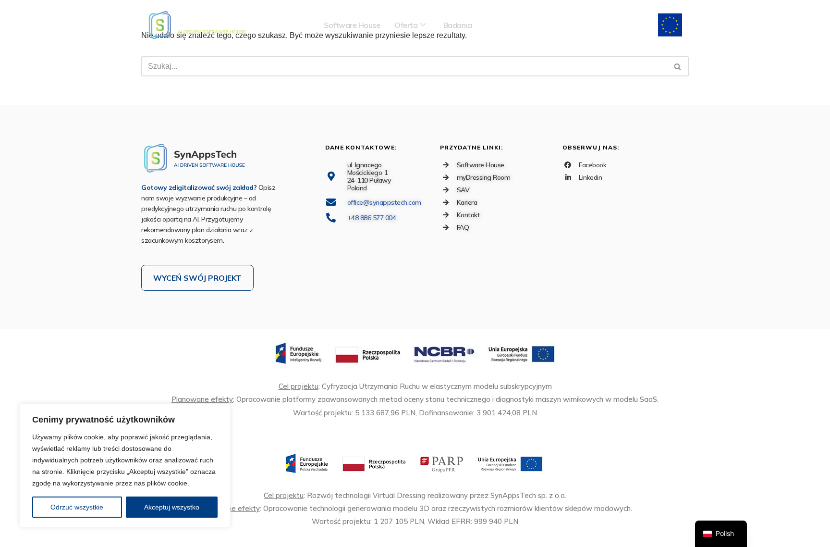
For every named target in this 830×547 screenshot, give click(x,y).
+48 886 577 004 (371, 218)
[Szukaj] (678, 66)
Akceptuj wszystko (171, 507)
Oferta (405, 25)
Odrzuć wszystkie (76, 507)
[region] (125, 466)
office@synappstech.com (384, 202)
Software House (352, 25)
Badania (457, 25)
